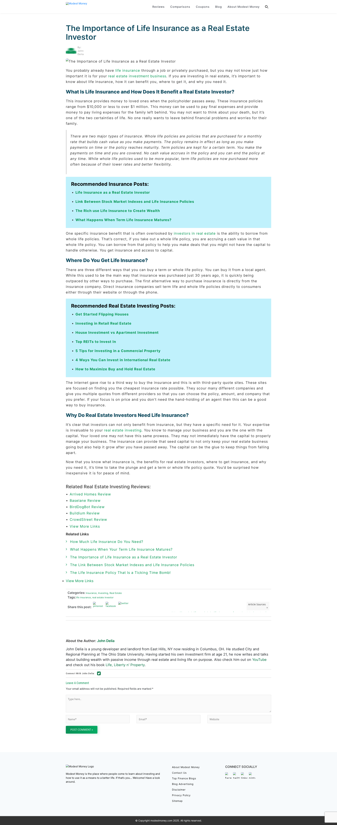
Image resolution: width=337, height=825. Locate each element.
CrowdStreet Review (88, 519)
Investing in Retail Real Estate (103, 323)
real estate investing (122, 430)
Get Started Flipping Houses (102, 314)
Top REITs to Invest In (95, 342)
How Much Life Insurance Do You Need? (106, 542)
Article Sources (257, 604)
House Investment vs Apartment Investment (117, 332)
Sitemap (177, 800)
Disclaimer (179, 789)
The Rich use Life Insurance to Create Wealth (117, 211)
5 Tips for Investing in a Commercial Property (118, 351)
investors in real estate (195, 233)
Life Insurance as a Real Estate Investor (112, 192)
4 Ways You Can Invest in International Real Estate (122, 360)
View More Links (85, 526)
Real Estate (115, 592)
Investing (102, 592)
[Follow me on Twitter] (99, 674)
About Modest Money (243, 6)
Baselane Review (85, 500)
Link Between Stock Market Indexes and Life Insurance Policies (134, 201)
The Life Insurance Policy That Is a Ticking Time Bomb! (120, 573)
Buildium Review (85, 513)
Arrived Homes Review (90, 494)
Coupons (203, 6)
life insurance (127, 70)
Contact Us (179, 772)
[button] (267, 6)
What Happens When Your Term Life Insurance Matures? (121, 549)
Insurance (91, 592)
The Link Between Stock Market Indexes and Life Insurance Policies (132, 565)
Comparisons (180, 6)
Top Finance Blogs (184, 778)
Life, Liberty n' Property (125, 665)
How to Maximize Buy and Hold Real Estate (115, 369)
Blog (218, 6)
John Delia (105, 641)
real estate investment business (137, 76)
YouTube (259, 660)
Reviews (158, 6)
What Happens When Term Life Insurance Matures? (123, 220)
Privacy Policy (181, 795)
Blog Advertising (183, 783)
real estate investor (102, 597)
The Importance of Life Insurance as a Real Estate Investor (158, 32)
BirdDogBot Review (87, 507)
